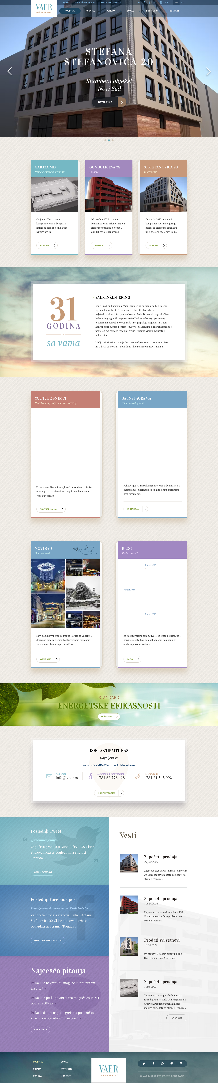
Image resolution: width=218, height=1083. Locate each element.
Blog (130, 659)
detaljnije (105, 102)
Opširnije (45, 659)
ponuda (44, 245)
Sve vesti (177, 1018)
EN (182, 2)
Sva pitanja (40, 1029)
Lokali (130, 11)
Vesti (66, 2)
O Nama (90, 11)
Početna (70, 11)
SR (176, 2)
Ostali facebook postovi (48, 940)
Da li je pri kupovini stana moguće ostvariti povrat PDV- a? (65, 1000)
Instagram (133, 509)
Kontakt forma (106, 793)
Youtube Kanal (48, 509)
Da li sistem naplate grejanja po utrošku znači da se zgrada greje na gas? (62, 1015)
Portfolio (152, 11)
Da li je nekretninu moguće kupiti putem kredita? (63, 986)
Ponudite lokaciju (111, 2)
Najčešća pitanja (85, 2)
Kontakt (174, 11)
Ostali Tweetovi (43, 872)
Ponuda (110, 11)
